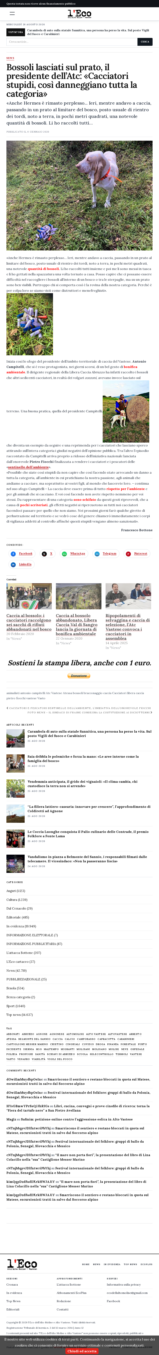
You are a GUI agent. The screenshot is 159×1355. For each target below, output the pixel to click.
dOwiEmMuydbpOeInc (24, 1079)
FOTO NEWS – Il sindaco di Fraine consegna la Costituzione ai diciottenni (89, 712)
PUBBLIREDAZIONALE (23, 979)
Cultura (11, 900)
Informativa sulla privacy (124, 1284)
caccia (107, 693)
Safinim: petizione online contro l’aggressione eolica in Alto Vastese (77, 1119)
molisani (83, 1049)
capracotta (106, 1039)
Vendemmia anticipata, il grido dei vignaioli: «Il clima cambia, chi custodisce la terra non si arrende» (82, 783)
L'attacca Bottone (19, 953)
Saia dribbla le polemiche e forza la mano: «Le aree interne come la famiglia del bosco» (83, 758)
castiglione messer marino (27, 1044)
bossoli (78, 693)
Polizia (11, 1054)
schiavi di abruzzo (61, 1054)
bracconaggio (93, 693)
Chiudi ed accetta (81, 1351)
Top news (13, 1015)
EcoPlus (147, 1264)
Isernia (28, 1049)
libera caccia (135, 693)
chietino (57, 1044)
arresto (135, 1034)
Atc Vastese (54, 693)
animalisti (12, 693)
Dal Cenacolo (16, 908)
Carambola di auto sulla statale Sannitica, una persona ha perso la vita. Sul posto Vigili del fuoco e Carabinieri (88, 32)
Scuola (11, 988)
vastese (31, 698)
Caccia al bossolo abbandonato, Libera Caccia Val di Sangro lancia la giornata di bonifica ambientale (77, 624)
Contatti (62, 1309)
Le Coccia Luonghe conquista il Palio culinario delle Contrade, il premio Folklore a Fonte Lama (88, 834)
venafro (23, 1059)
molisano (99, 1049)
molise (114, 1049)
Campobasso (86, 1039)
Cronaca (12, 1284)
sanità (40, 1054)
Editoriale (13, 917)
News (10, 58)
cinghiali (73, 1044)
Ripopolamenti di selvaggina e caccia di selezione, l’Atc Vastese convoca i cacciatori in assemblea (128, 627)
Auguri (11, 891)
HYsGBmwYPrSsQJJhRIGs (27, 1106)
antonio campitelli (32, 693)
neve (124, 1049)
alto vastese (96, 1034)
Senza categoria (18, 997)
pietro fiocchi (15, 698)
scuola (82, 1054)
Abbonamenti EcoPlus (72, 1293)
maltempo (51, 1049)
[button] (12, 13)
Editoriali (12, 1309)
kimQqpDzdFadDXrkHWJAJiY (30, 1182)
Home (86, 1264)
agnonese (57, 1034)
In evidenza (15, 926)
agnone (42, 1034)
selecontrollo (101, 1054)
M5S (39, 1049)
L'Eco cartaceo (17, 962)
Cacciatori (119, 693)
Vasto (41, 698)
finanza (113, 1044)
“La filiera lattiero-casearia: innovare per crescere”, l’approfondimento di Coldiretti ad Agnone (89, 809)
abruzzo (28, 1034)
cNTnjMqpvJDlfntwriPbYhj (28, 1128)
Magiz (11, 1119)
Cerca (145, 41)
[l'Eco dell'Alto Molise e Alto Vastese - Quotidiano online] (79, 13)
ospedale (137, 1049)
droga (100, 1044)
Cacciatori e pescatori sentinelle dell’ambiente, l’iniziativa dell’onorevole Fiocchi (79, 708)
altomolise (75, 1034)
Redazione (64, 1301)
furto (142, 1044)
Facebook (113, 1301)
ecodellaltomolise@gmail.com (127, 1293)
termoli (122, 1054)
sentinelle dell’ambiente (28, 467)
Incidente (13, 1049)
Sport (10, 1006)
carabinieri (125, 1039)
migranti (68, 1049)
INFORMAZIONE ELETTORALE (29, 935)
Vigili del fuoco (60, 1059)
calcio (70, 1039)
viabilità (38, 1059)
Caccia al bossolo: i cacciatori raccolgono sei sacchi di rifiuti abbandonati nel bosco (29, 622)
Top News (130, 1264)
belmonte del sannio (34, 1039)
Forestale (128, 1044)
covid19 (88, 1044)
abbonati (13, 1034)
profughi (26, 1054)
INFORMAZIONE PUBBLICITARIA (31, 944)
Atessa (67, 693)
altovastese (117, 1034)
